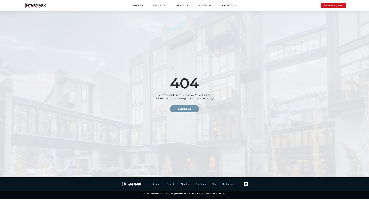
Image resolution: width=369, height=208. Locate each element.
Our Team (204, 5)
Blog (214, 184)
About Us (181, 5)
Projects (159, 5)
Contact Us (228, 5)
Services (137, 5)
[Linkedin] (246, 184)
